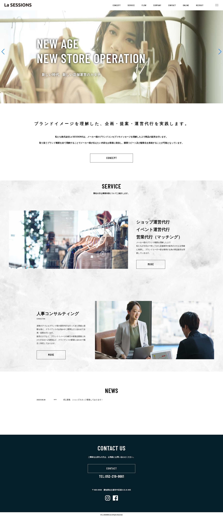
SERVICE (131, 5)
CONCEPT (117, 5)
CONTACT (172, 5)
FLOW (144, 5)
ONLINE (186, 5)
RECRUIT (200, 5)
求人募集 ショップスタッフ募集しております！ (83, 400)
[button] (3, 52)
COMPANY (157, 5)
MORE (151, 264)
